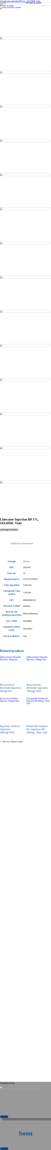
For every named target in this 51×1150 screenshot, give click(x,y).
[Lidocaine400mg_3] (25, 141)
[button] (9, 530)
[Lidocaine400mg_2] (25, 107)
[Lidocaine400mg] (25, 4)
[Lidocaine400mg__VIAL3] (25, 73)
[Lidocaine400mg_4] (25, 175)
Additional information (22, 543)
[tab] (22, 543)
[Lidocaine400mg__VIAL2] (25, 38)
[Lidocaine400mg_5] (25, 209)
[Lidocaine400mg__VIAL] (20, 1)
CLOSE (4, 1117)
